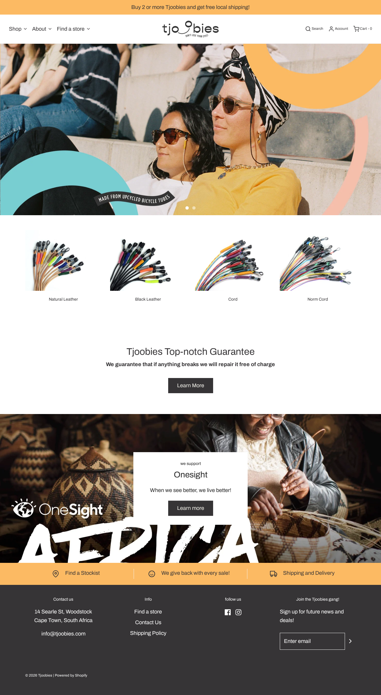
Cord (233, 299)
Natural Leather (63, 299)
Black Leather (148, 299)
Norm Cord (317, 299)
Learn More (190, 385)
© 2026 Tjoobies (38, 675)
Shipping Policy (148, 633)
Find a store (148, 612)
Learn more (190, 508)
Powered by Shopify (71, 675)
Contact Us (148, 622)
